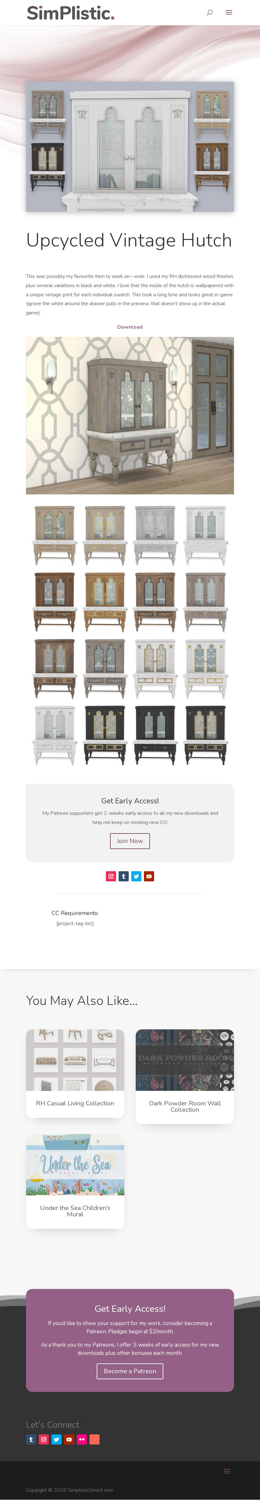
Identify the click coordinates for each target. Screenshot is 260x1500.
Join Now (130, 841)
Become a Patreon (130, 1371)
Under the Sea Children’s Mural (75, 1211)
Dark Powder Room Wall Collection (185, 1106)
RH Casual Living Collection (75, 1103)
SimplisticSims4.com (90, 1490)
